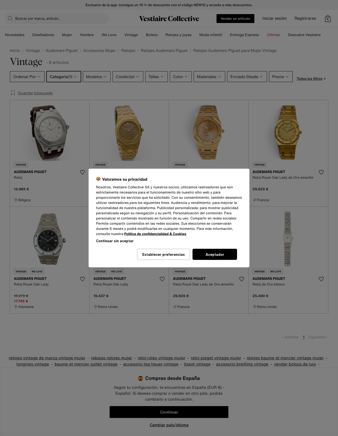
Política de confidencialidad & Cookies (155, 234)
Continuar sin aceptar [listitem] (115, 240)
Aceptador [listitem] (215, 254)
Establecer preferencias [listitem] (163, 254)
